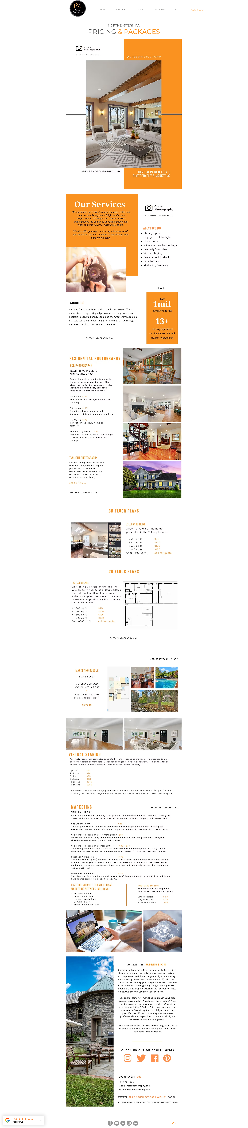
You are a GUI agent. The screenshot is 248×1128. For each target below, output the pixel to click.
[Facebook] (110, 1123)
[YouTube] (116, 1123)
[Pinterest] (122, 1123)
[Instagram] (129, 1123)
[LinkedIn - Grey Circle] (135, 1123)
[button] (121, 9)
